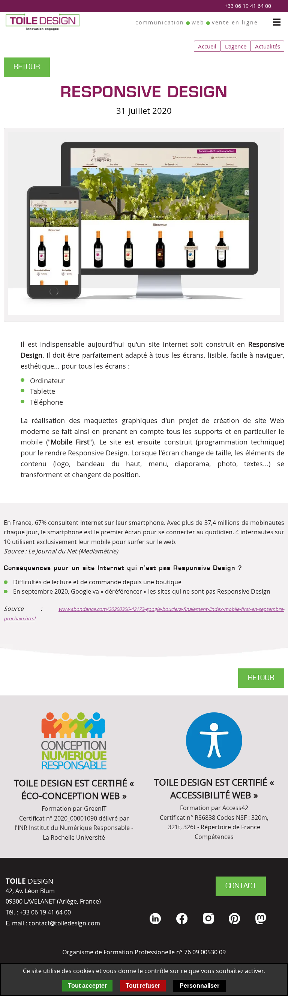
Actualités (267, 46)
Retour (27, 67)
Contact (240, 886)
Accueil (207, 46)
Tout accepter (87, 985)
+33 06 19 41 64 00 (248, 5)
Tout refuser (143, 985)
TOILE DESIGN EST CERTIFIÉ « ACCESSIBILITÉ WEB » (214, 788)
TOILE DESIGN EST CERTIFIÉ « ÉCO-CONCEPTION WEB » (74, 789)
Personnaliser (199, 985)
